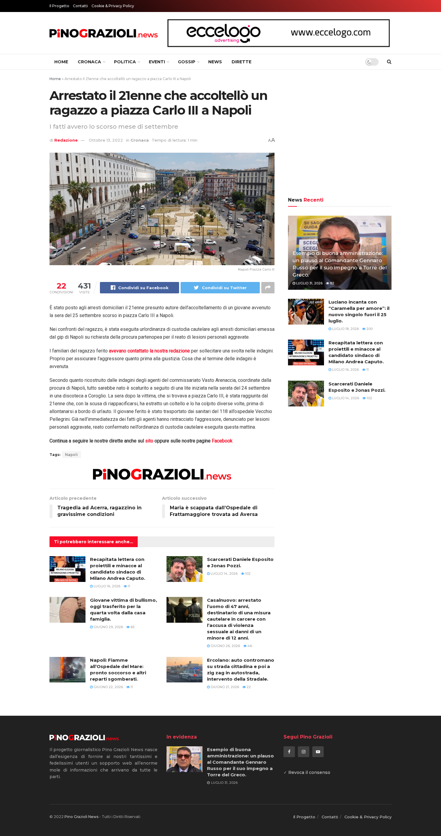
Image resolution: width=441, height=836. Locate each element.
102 (247, 573)
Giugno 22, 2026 (108, 687)
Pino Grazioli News (81, 816)
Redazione (66, 140)
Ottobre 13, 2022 (106, 140)
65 (132, 627)
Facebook (222, 441)
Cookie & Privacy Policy (113, 6)
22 (248, 687)
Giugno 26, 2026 (225, 646)
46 (249, 646)
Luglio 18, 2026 (345, 329)
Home (61, 61)
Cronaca (89, 61)
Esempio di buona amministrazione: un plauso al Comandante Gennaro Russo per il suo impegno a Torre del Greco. (240, 762)
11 (128, 586)
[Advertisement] (340, 134)
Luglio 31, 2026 (308, 283)
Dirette (241, 61)
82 (331, 283)
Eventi (157, 61)
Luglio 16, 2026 (106, 586)
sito (149, 441)
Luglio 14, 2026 (224, 573)
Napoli (71, 454)
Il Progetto (59, 6)
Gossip (186, 61)
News (215, 61)
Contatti (80, 6)
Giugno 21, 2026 (224, 687)
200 (369, 329)
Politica (125, 61)
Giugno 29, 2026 (108, 627)
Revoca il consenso (309, 772)
